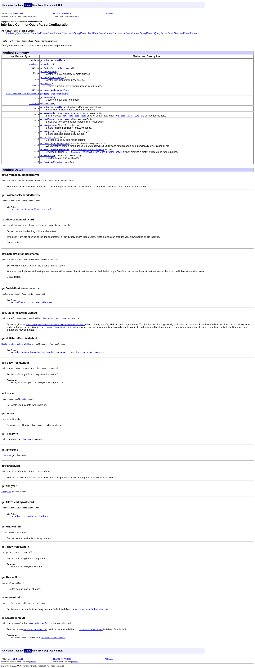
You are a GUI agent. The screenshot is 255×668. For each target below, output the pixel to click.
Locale (35, 85)
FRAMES (56, 13)
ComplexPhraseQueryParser (46, 33)
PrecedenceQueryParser (126, 33)
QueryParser (146, 33)
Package (19, 5)
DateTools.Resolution (73, 113)
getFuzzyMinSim (48, 71)
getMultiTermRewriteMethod (55, 94)
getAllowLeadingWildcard (53, 60)
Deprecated (50, 5)
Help (60, 5)
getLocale (45, 84)
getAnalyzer (46, 64)
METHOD (33, 16)
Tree (40, 5)
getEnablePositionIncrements (56, 68)
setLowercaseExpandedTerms (55, 143)
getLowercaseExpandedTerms (55, 90)
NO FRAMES (66, 13)
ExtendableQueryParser (74, 33)
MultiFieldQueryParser (100, 33)
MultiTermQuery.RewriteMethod (22, 94)
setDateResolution (50, 113)
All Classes (109, 13)
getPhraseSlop (47, 97)
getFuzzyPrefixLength (52, 78)
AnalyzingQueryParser (18, 33)
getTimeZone (46, 104)
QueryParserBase (163, 33)
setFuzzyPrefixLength (52, 131)
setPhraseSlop (47, 156)
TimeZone (34, 103)
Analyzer (34, 64)
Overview (7, 5)
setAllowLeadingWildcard (53, 107)
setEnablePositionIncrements (56, 119)
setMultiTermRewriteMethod (55, 149)
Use (34, 5)
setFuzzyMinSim (48, 125)
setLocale (45, 137)
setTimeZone (46, 162)
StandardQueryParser (185, 33)
